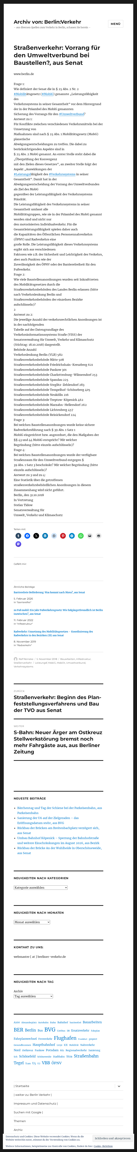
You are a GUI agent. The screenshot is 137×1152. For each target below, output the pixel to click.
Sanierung (94, 1050)
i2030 (59, 1045)
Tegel (19, 1063)
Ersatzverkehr (80, 1030)
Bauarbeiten (67, 659)
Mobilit (61, 662)
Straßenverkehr (23, 662)
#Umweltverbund (71, 114)
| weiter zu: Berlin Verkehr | (33, 1095)
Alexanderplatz (29, 1022)
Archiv (18, 991)
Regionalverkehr (76, 1050)
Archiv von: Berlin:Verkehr (47, 22)
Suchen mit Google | (28, 1112)
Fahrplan (95, 1031)
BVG (49, 1029)
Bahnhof (62, 1022)
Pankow (39, 1050)
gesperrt (93, 1039)
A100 (17, 1022)
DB (68, 1031)
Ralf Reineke (26, 659)
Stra (69, 1056)
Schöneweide (44, 1056)
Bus (40, 1030)
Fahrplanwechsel (25, 1038)
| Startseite (21, 1086)
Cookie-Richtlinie (103, 1146)
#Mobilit (20, 94)
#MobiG (47, 94)
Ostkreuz (27, 1050)
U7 (38, 1063)
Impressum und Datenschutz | (36, 1103)
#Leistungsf (22, 174)
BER (18, 1030)
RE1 (62, 1050)
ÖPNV (57, 1063)
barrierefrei (75, 1022)
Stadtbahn (59, 1056)
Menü (116, 24)
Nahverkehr (87, 1045)
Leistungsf (41, 662)
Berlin (30, 1030)
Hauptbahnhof (44, 1045)
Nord (17, 1050)
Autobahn (43, 1022)
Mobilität (74, 1045)
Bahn (53, 1022)
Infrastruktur (83, 659)
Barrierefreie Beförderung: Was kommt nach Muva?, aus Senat (49, 592)
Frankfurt (82, 1039)
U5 (34, 1063)
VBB (46, 1062)
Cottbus (61, 1030)
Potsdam (52, 1050)
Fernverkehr (45, 1039)
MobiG (52, 662)
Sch (15, 1056)
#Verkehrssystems (62, 174)
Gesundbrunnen (22, 1045)
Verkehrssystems (23, 666)
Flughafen (65, 1038)
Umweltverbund (75, 662)
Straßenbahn (86, 1056)
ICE (66, 1045)
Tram (28, 1063)
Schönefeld (27, 1056)
